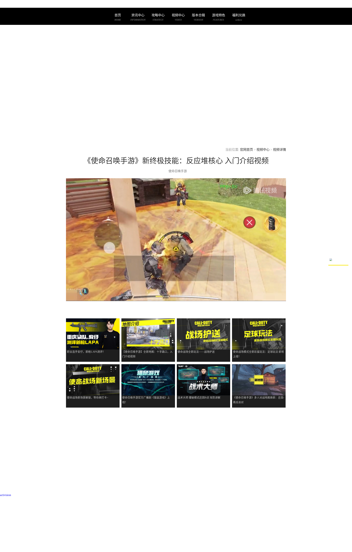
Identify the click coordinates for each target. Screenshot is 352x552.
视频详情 (279, 150)
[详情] (93, 338)
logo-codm (72, 16)
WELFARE (238, 17)
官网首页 (246, 150)
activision (5, 495)
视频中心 (263, 150)
